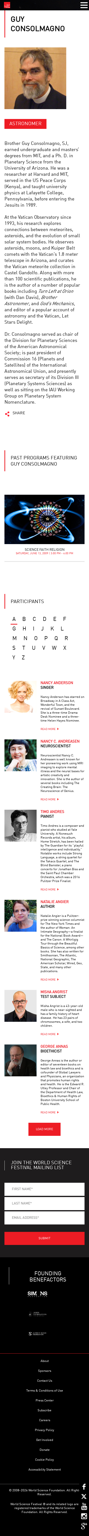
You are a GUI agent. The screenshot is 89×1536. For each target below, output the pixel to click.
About (45, 1361)
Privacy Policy (44, 1430)
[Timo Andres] (20, 826)
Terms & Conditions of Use (44, 1390)
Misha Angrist (54, 994)
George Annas (54, 1049)
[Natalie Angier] (20, 916)
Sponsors (44, 1371)
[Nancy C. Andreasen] (20, 755)
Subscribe (44, 1410)
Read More (48, 729)
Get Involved (44, 1440)
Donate (45, 1450)
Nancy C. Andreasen (60, 744)
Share (19, 413)
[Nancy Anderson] (20, 697)
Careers (44, 1420)
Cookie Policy (44, 1459)
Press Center (45, 1400)
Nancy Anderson (57, 685)
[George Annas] (20, 1060)
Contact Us (44, 1380)
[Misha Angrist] (20, 1006)
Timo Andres (52, 814)
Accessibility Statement (44, 1469)
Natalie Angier (55, 904)
